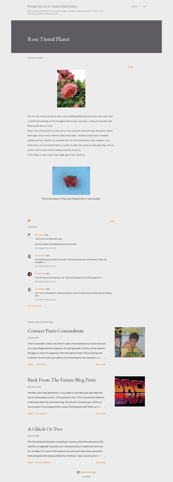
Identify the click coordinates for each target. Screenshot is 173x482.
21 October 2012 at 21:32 (45, 299)
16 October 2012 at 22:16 (45, 248)
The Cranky (39, 235)
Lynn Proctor (40, 273)
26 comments (41, 414)
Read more (101, 364)
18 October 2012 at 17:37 (45, 281)
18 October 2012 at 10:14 (45, 266)
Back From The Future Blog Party (62, 379)
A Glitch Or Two (45, 428)
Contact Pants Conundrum (56, 330)
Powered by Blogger (88, 472)
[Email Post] (29, 221)
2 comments (40, 364)
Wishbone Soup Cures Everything (52, 6)
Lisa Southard (40, 255)
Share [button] (130, 67)
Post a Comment (34, 306)
